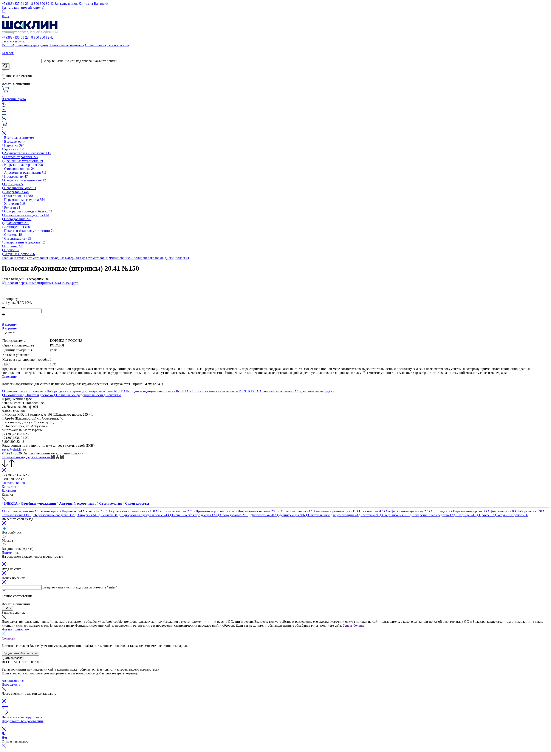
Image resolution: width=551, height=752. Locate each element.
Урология (13, 149)
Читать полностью (15, 629)
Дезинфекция (16, 227)
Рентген (11, 207)
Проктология (15, 176)
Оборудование (17, 219)
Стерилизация (17, 238)
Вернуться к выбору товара (22, 717)
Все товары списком (18, 137)
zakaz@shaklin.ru (14, 449)
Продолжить (11, 684)
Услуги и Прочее (19, 254)
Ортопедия (13, 184)
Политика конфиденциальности (79, 395)
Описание (9, 376)
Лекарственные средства (24, 242)
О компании (13, 395)
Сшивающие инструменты (23, 391)
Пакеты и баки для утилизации (28, 230)
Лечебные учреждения (31, 45)
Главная (7, 258)
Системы (12, 234)
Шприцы (13, 246)
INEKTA (8, 45)
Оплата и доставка (39, 395)
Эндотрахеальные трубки (315, 391)
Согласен (8, 638)
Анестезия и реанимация (24, 172)
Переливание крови (19, 188)
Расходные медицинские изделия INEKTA (157, 391)
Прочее (11, 250)
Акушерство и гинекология (27, 153)
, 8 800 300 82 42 (41, 3)
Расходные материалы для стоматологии (78, 258)
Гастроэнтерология (20, 157)
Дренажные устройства (23, 161)
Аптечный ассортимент (66, 45)
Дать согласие (12, 658)
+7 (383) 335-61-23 (15, 3)
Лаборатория (16, 192)
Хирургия (14, 203)
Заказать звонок (66, 3)
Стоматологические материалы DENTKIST (224, 391)
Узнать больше (353, 625)
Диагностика (16, 223)
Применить (10, 552)
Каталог (20, 258)
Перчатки (13, 145)
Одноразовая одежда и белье (27, 211)
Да (4, 733)
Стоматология (95, 45)
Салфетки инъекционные (24, 180)
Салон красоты (118, 45)
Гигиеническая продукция (26, 215)
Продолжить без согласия (20, 653)
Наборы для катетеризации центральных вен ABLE (85, 391)
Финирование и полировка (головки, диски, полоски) (149, 258)
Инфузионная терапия (23, 165)
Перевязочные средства (24, 199)
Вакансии (101, 3)
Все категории (14, 141)
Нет (4, 737)
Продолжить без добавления (22, 721)
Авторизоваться (13, 680)
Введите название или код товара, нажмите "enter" (79, 61)
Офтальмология (500, 511)
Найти (7, 608)
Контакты (86, 3)
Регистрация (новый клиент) (23, 7)
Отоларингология (19, 168)
